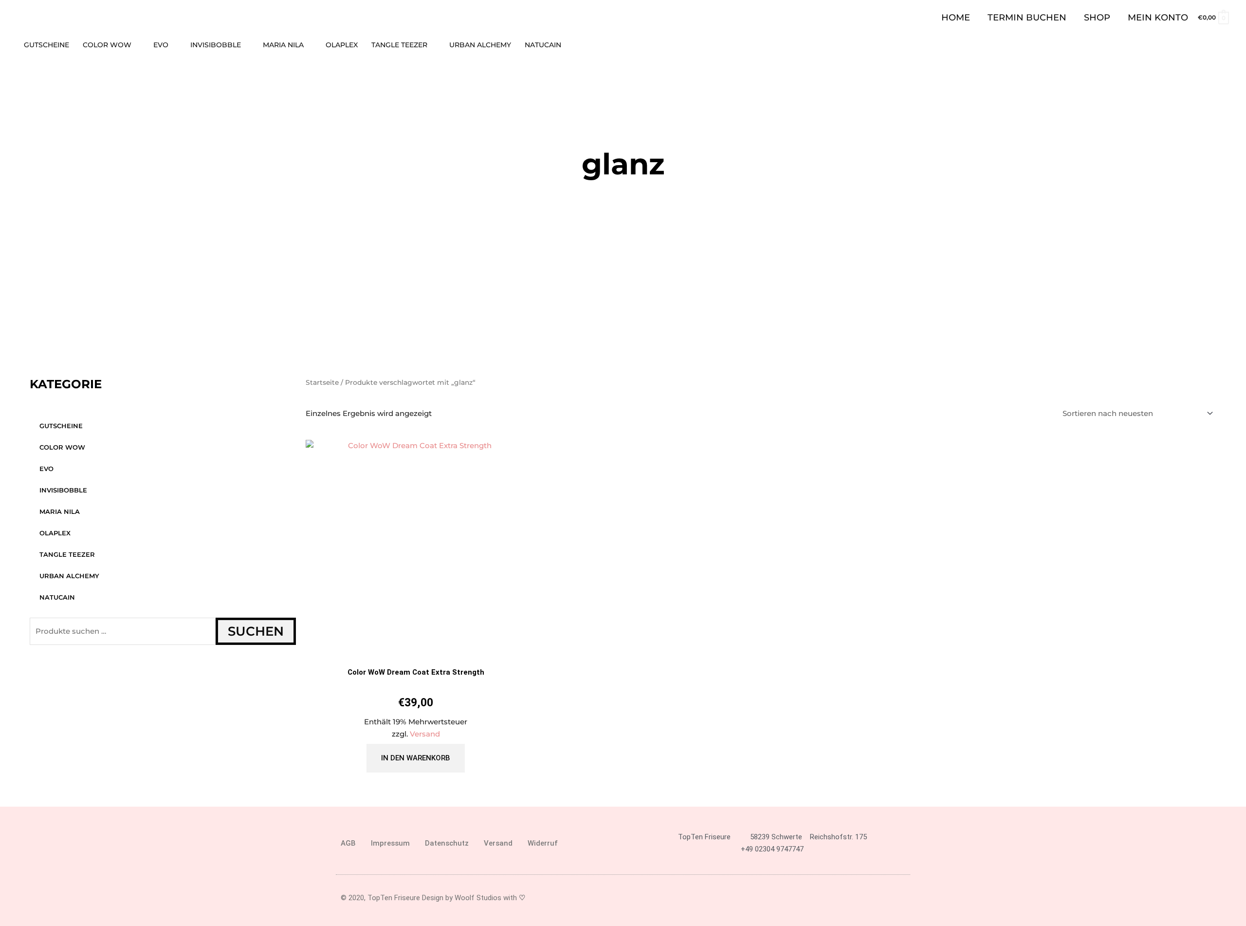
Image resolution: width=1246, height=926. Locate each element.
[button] (1225, 44)
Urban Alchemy (69, 576)
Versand (425, 733)
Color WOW (62, 447)
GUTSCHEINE (61, 426)
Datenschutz (447, 843)
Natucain (57, 597)
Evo (46, 468)
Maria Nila (59, 511)
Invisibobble (63, 490)
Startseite (322, 382)
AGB (348, 843)
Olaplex (55, 533)
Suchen (256, 631)
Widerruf (543, 843)
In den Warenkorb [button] (415, 758)
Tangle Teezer (67, 554)
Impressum (390, 843)
